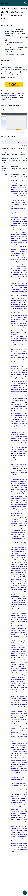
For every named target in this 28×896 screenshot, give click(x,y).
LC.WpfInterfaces (23, 8)
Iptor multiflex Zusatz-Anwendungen (9, 8)
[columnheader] (5, 142)
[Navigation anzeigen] (25, 893)
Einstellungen (12, 95)
